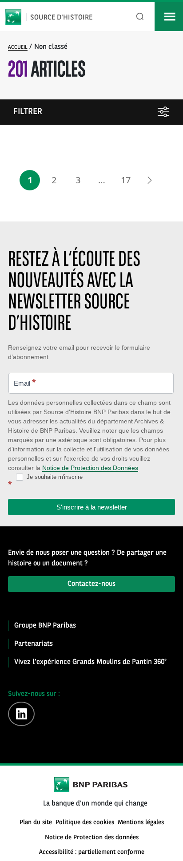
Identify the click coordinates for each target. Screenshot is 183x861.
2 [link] (54, 180)
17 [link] (126, 180)
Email (25, 382)
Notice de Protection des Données (90, 467)
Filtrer (27, 112)
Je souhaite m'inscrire (54, 477)
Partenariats (33, 644)
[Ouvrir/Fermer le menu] (169, 16)
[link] (149, 180)
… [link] (101, 180)
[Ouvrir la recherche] (140, 17)
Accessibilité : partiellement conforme (91, 852)
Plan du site (36, 822)
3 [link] (78, 180)
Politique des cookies (85, 822)
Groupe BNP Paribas (45, 625)
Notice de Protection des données (92, 837)
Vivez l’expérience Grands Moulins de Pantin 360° (90, 662)
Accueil (18, 47)
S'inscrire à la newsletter (91, 507)
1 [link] (30, 180)
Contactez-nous (91, 584)
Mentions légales (141, 822)
